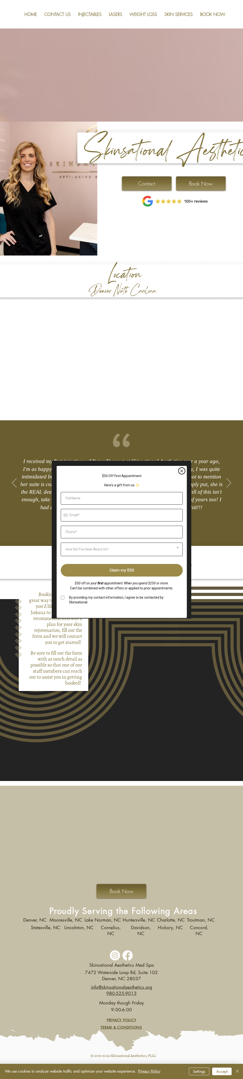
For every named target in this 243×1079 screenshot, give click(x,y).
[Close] (237, 1071)
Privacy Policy (149, 1071)
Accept (222, 1071)
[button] (181, 470)
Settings (199, 1071)
